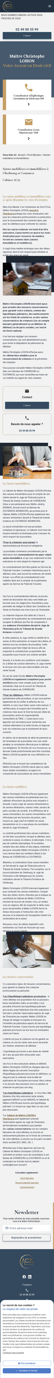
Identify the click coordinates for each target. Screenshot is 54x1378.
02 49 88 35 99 (27, 29)
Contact (27, 35)
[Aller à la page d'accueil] (8, 6)
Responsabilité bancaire (27, 1182)
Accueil (21, 155)
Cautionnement (27, 1187)
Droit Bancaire (34, 155)
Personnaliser (28, 1363)
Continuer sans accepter (13, 1353)
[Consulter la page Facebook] (24, 1276)
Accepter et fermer (28, 1370)
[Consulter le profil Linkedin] (29, 1276)
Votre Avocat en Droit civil (27, 65)
